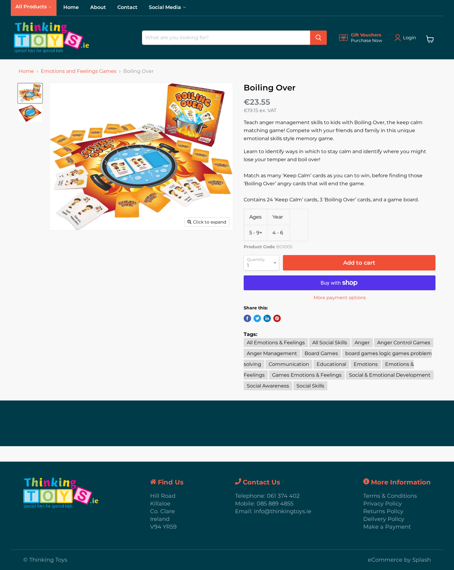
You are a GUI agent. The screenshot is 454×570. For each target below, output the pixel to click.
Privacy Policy (382, 503)
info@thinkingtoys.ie (282, 511)
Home (26, 71)
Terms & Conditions (390, 495)
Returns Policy (383, 511)
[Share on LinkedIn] (267, 318)
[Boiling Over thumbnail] (30, 93)
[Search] (318, 38)
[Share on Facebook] (247, 318)
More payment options (339, 297)
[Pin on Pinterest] (277, 318)
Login (409, 37)
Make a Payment (387, 526)
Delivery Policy (383, 519)
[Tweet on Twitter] (257, 318)
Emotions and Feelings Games (78, 71)
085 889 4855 (275, 503)
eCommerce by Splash (399, 559)
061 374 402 (283, 495)
